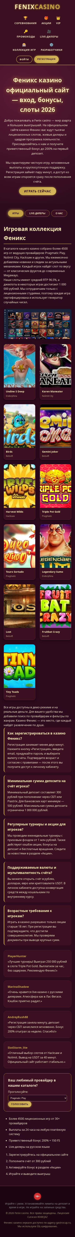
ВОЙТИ (24, 59)
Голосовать (19, 1104)
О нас (59, 213)
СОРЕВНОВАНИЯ (25, 20)
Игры (15, 213)
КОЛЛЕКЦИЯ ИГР (24, 46)
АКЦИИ (46, 20)
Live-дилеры (37, 213)
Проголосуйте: (18, 1092)
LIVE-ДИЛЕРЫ (49, 33)
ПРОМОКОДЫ (26, 33)
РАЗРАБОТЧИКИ (51, 46)
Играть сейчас (37, 191)
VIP (58, 20)
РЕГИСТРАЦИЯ (46, 59)
